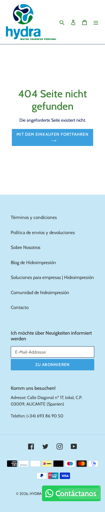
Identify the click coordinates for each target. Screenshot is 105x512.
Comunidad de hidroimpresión (40, 292)
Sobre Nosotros (25, 247)
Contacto (20, 307)
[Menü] (96, 22)
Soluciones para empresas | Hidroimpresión (52, 277)
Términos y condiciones (34, 217)
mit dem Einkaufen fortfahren (52, 134)
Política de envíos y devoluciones (43, 232)
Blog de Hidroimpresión (33, 262)
